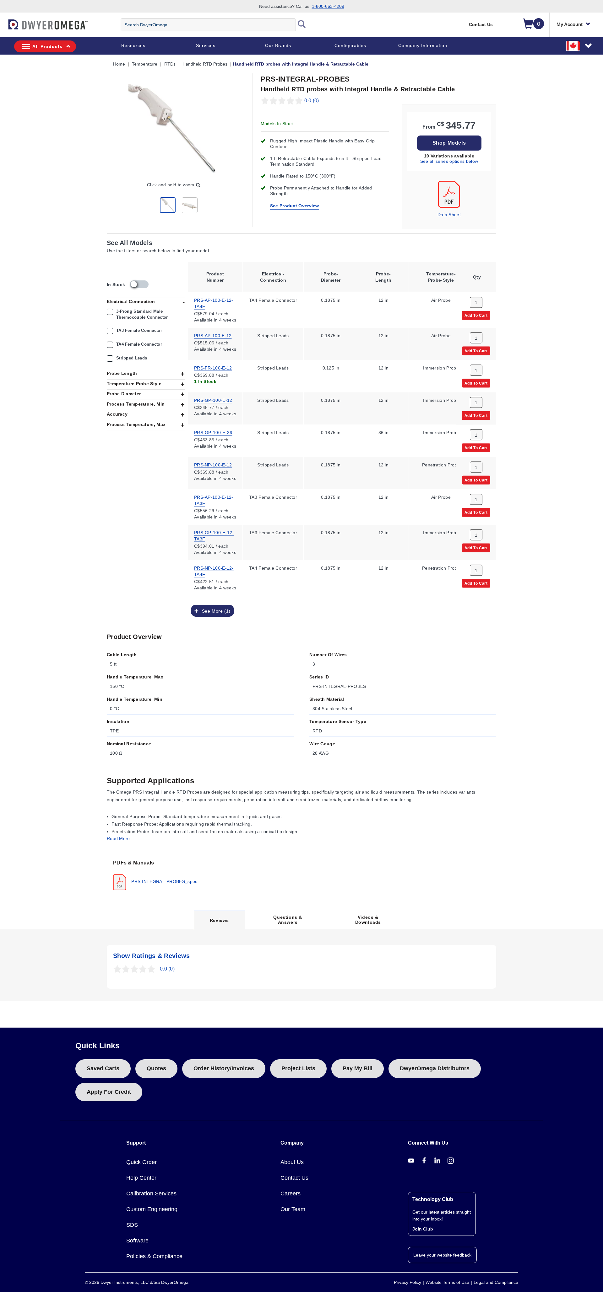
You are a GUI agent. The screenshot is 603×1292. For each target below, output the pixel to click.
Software (137, 1240)
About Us (292, 1162)
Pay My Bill (357, 1068)
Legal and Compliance (496, 1282)
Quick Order (141, 1162)
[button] (579, 45)
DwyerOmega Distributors (435, 1068)
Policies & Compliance (154, 1256)
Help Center (141, 1178)
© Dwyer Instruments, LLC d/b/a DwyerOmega (136, 1282)
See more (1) (214, 610)
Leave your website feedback (442, 1254)
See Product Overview (294, 205)
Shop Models (449, 143)
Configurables (350, 45)
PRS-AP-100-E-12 (213, 335)
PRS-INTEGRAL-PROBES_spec (164, 881)
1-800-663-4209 (328, 6)
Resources (133, 45)
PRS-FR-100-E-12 (213, 367)
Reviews (219, 923)
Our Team (292, 1209)
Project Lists (298, 1068)
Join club (422, 1228)
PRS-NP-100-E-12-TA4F (214, 570)
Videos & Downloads (368, 920)
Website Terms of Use (447, 1282)
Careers (290, 1193)
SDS (132, 1225)
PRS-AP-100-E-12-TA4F (213, 302)
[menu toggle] (3, 27)
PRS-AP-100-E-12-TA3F (213, 499)
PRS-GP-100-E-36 (213, 431)
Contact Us (481, 24)
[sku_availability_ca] (139, 284)
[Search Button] (302, 24)
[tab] (157, 874)
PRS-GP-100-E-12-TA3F (214, 535)
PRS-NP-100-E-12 (213, 464)
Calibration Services (151, 1193)
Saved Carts (103, 1068)
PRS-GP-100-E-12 (213, 399)
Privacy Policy (407, 1282)
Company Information (422, 45)
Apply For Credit (109, 1092)
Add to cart (476, 315)
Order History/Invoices (223, 1068)
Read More (118, 838)
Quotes (156, 1068)
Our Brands (278, 45)
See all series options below (449, 161)
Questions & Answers (287, 920)
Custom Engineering (151, 1209)
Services (205, 45)
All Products (47, 46)
